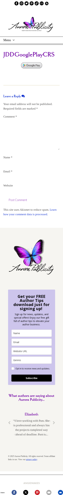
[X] (25, 492)
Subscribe (31, 378)
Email (7, 171)
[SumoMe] (60, 492)
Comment (10, 116)
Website (8, 185)
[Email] (48, 492)
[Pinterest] (37, 492)
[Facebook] (14, 492)
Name (7, 157)
